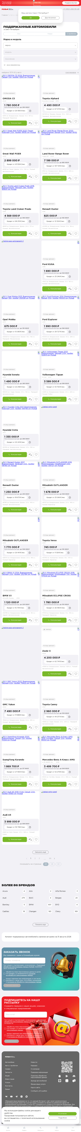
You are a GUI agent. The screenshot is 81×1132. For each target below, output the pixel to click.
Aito (40, 891)
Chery (66, 911)
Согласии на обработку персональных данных (24, 982)
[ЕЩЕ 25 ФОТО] (60, 85)
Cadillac (14, 911)
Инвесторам (9, 1079)
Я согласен (62, 1113)
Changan (40, 911)
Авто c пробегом (11, 1065)
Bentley (14, 905)
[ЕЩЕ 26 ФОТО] (60, 637)
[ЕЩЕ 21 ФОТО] (21, 85)
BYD (66, 905)
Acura (14, 891)
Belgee (66, 898)
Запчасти (8, 1072)
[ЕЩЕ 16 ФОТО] (21, 746)
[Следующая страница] (54, 858)
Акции (7, 1075)
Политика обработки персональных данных (39, 1076)
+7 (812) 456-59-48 (71, 9)
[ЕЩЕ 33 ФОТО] (21, 801)
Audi (14, 898)
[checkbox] (24, 973)
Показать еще (40, 924)
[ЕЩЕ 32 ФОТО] (60, 140)
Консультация (16, 123)
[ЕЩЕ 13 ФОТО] (21, 306)
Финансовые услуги (38, 1084)
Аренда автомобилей (39, 1081)
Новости (34, 1062)
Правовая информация (39, 1072)
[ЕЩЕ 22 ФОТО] (60, 691)
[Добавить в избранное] (36, 123)
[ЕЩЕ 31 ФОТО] (21, 195)
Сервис (8, 1069)
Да (31, 17)
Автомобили (9, 1062)
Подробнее (62, 1118)
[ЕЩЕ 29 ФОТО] (60, 361)
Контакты (8, 1086)
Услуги (7, 1082)
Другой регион (50, 17)
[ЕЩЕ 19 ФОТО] (21, 140)
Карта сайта (35, 1087)
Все (18, 34)
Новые (49, 34)
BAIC (40, 898)
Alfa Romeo (66, 891)
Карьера (34, 1065)
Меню (73, 1130)
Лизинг (7, 1089)
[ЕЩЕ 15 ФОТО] (60, 306)
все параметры (13, 65)
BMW (40, 905)
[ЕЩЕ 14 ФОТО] (60, 195)
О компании (35, 1069)
